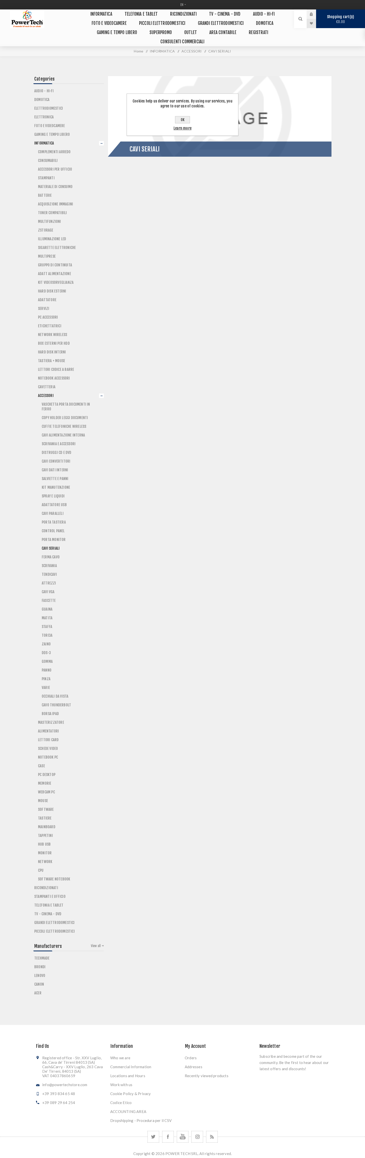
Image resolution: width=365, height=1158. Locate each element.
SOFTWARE (46, 809)
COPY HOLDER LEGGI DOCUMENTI (65, 417)
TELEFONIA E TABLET (49, 905)
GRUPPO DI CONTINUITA (55, 265)
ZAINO (46, 644)
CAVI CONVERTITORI (56, 461)
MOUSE (43, 800)
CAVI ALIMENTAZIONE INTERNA (63, 435)
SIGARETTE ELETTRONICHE (57, 247)
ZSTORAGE (45, 230)
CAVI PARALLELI (53, 513)
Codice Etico (121, 1102)
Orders (191, 1058)
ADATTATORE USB (54, 504)
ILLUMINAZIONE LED (52, 239)
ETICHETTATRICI (49, 326)
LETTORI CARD (48, 739)
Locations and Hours (127, 1075)
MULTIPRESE (47, 256)
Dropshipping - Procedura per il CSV (141, 1120)
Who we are (120, 1058)
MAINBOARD (46, 826)
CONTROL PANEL (53, 531)
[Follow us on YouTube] (182, 1137)
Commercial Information (130, 1066)
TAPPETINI (45, 835)
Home (138, 51)
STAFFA (47, 626)
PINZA (46, 678)
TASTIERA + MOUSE (51, 360)
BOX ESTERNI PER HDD (54, 343)
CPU (41, 870)
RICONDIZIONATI (46, 887)
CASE (41, 766)
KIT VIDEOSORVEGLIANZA (55, 282)
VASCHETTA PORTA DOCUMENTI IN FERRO (66, 406)
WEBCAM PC (46, 792)
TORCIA (47, 635)
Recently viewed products (206, 1075)
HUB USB (44, 844)
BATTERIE (45, 195)
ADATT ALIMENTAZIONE (54, 273)
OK (182, 120)
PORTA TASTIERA (54, 522)
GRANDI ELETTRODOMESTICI (54, 922)
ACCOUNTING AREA (128, 1111)
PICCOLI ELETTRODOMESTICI (54, 931)
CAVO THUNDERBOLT (56, 705)
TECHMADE (42, 958)
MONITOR (45, 853)
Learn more (182, 128)
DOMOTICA (42, 99)
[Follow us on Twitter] (153, 1137)
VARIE (46, 687)
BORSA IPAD (50, 713)
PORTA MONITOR (54, 539)
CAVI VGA (48, 591)
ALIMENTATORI (48, 731)
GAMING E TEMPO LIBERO (52, 134)
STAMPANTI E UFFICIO (50, 896)
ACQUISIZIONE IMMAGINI (55, 204)
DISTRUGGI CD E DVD (57, 452)
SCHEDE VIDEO (48, 748)
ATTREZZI (49, 583)
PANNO (46, 670)
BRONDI (39, 967)
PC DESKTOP (46, 774)
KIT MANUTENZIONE (56, 487)
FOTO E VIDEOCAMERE (49, 125)
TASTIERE (45, 818)
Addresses (193, 1066)
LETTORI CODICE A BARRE (56, 369)
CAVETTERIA (46, 387)
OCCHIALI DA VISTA (55, 696)
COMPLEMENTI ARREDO (54, 151)
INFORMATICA (44, 143)
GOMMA (47, 661)
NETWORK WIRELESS (52, 334)
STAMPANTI (46, 178)
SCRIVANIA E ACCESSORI (58, 443)
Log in (315, 14)
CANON (39, 984)
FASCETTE (49, 600)
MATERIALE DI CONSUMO (55, 186)
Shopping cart (340, 19)
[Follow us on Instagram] (197, 1137)
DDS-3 (46, 652)
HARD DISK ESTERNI (52, 291)
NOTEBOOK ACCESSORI (54, 378)
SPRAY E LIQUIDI (53, 496)
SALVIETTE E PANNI (55, 478)
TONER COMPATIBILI (52, 212)
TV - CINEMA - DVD (47, 914)
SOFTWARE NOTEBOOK (54, 879)
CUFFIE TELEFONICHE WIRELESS (64, 426)
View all (96, 946)
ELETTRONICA (44, 117)
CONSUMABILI (48, 160)
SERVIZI (43, 308)
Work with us (121, 1084)
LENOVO (39, 975)
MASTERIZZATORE (51, 722)
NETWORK (45, 861)
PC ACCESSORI (48, 317)
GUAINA (47, 609)
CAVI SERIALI (51, 548)
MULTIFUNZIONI (49, 221)
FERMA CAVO (51, 557)
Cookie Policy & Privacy (130, 1093)
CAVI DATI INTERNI (55, 470)
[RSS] (212, 1137)
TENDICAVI (49, 574)
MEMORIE (44, 783)
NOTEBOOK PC (48, 757)
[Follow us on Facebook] (168, 1137)
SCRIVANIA (49, 565)
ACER (37, 993)
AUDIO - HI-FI (44, 91)
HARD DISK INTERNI (52, 352)
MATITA (47, 618)
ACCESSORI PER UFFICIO (55, 169)
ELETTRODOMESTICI (48, 108)
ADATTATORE (47, 299)
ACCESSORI (46, 395)
